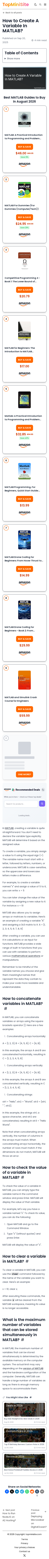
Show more (13, 58)
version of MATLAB (33, 1368)
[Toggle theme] (43, 790)
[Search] (40, 4)
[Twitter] (24, 1555)
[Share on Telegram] (22, 1492)
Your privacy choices (24, 1547)
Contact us (24, 1551)
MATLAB (9, 828)
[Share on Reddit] (32, 1492)
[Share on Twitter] (12, 1492)
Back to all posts (14, 12)
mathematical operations (25, 955)
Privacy (24, 1543)
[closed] (45, 4)
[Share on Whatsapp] (27, 1492)
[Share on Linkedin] (17, 1492)
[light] (35, 4)
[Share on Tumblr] (37, 1492)
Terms (24, 1539)
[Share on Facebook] (7, 1492)
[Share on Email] (42, 1492)
